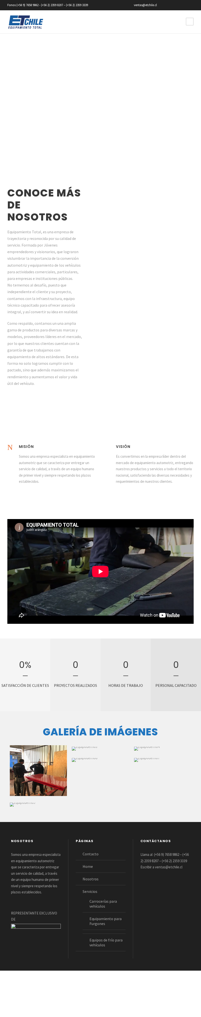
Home (88, 866)
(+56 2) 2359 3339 (174, 861)
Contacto (91, 853)
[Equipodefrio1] (38, 770)
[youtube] (184, 5)
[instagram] (192, 5)
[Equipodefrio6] (84, 760)
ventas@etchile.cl (168, 867)
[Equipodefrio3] (84, 749)
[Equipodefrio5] (22, 805)
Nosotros (91, 878)
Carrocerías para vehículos (103, 904)
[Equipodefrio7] (147, 760)
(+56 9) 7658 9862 (166, 854)
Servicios (90, 891)
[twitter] (175, 5)
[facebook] (166, 5)
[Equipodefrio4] (147, 749)
